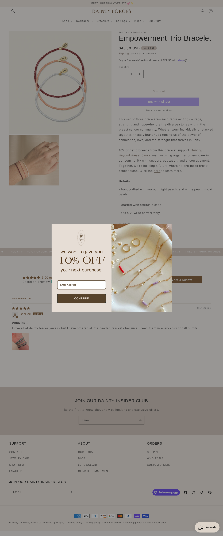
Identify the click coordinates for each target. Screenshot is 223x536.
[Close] (167, 228)
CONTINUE (81, 298)
